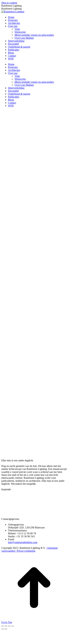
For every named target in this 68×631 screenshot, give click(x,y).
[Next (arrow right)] (6, 629)
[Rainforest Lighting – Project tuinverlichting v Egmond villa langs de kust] (45, 502)
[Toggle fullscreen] (9, 626)
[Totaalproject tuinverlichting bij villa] (7, 502)
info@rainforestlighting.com (22, 542)
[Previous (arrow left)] (2, 629)
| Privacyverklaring (25, 550)
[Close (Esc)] (2, 626)
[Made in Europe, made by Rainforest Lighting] (7, 516)
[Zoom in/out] (12, 626)
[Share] (6, 626)
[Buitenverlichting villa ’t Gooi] (20, 502)
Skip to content (9, 2)
